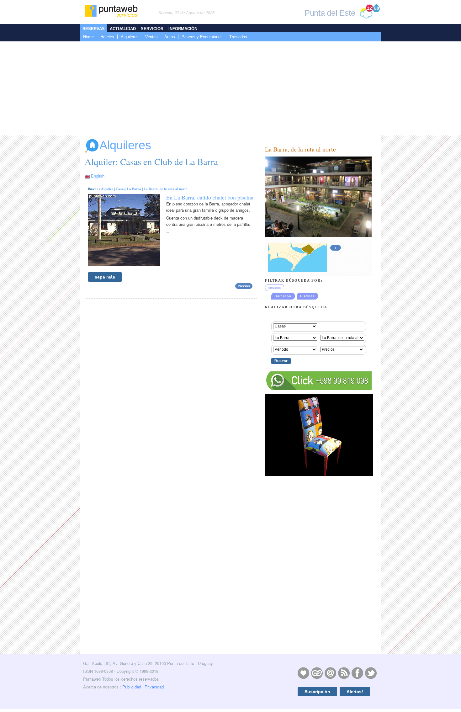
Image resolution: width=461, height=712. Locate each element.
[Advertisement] (230, 88)
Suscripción (317, 691)
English (97, 176)
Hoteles (107, 37)
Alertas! (355, 691)
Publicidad (131, 687)
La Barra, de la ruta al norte (165, 189)
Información (182, 28)
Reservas (93, 28)
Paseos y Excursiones (202, 37)
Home (88, 37)
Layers (316, 673)
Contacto (330, 673)
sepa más (105, 276)
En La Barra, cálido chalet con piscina (209, 197)
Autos (169, 37)
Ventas (151, 37)
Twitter (370, 673)
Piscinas (307, 296)
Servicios (152, 28)
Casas (120, 189)
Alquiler (107, 189)
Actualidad (123, 28)
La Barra (134, 189)
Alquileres (130, 37)
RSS (343, 673)
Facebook (357, 673)
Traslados (238, 37)
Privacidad (154, 687)
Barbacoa (283, 296)
